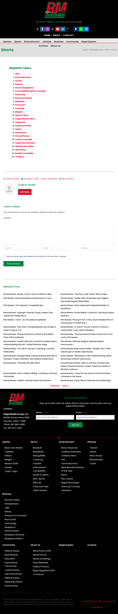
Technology (10, 523)
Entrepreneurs (12, 503)
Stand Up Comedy (70, 486)
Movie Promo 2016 (42, 550)
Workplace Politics (14, 538)
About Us (55, 46)
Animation (21, 132)
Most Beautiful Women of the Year (72, 469)
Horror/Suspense (24, 87)
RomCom (20, 105)
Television (66, 490)
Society (8, 467)
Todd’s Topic (11, 471)
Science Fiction (23, 125)
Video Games (40, 490)
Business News (12, 499)
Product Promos (41, 566)
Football (37, 463)
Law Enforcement (13, 574)
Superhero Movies (25, 142)
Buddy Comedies (24, 153)
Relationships (96, 459)
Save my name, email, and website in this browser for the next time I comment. (37, 256)
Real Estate (10, 519)
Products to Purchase (15, 515)
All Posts (24, 192)
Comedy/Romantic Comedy (30, 91)
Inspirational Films (25, 118)
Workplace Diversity (14, 534)
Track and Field (40, 486)
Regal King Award (13, 581)
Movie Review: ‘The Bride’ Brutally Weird (21, 363)
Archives (43, 46)
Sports (17, 41)
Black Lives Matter (14, 447)
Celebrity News (68, 455)
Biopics (19, 111)
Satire (18, 129)
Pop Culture (67, 478)
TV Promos (38, 574)
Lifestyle (47, 41)
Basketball (38, 451)
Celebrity (9, 451)
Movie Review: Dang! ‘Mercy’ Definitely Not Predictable (86, 380)
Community (72, 41)
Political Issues (12, 550)
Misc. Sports (39, 478)
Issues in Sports (41, 474)
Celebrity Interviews (71, 451)
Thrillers (19, 156)
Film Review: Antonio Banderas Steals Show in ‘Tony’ (27, 298)
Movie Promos (40, 554)
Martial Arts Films (24, 146)
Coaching (38, 459)
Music (64, 474)
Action (18, 80)
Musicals (20, 101)
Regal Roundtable (70, 482)
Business (58, 41)
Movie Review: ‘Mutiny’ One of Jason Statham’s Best (27, 294)
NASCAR (37, 482)
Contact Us (107, 601)
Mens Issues (96, 455)
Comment (7, 218)
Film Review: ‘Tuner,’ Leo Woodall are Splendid (24, 319)
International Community (11, 564)
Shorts (70, 178)
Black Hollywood (69, 447)
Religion (8, 459)
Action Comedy (23, 139)
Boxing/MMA (39, 455)
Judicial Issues (12, 570)
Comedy (19, 108)
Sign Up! (75, 425)
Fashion (93, 447)
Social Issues (11, 585)
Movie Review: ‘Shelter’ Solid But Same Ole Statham (27, 380)
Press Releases (40, 562)
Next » (65, 385)
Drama (19, 84)
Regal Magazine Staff (44, 570)
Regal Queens (88, 41)
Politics (8, 455)
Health (93, 451)
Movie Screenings (42, 558)
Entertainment (32, 41)
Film (107, 50)
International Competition (39, 469)
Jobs (7, 507)
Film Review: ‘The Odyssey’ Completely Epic (23, 305)
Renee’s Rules (11, 463)
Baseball (37, 447)
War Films (20, 149)
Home (85, 50)
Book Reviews (11, 554)
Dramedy (20, 94)
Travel (93, 463)
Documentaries (23, 98)
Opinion (7, 41)
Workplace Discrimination (12, 529)
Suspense (20, 122)
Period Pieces (22, 136)
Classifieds (97, 607)
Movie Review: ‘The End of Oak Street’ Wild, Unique (84, 294)
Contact (7, 408)
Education (10, 558)
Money (8, 511)
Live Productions (69, 463)
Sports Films (21, 115)
